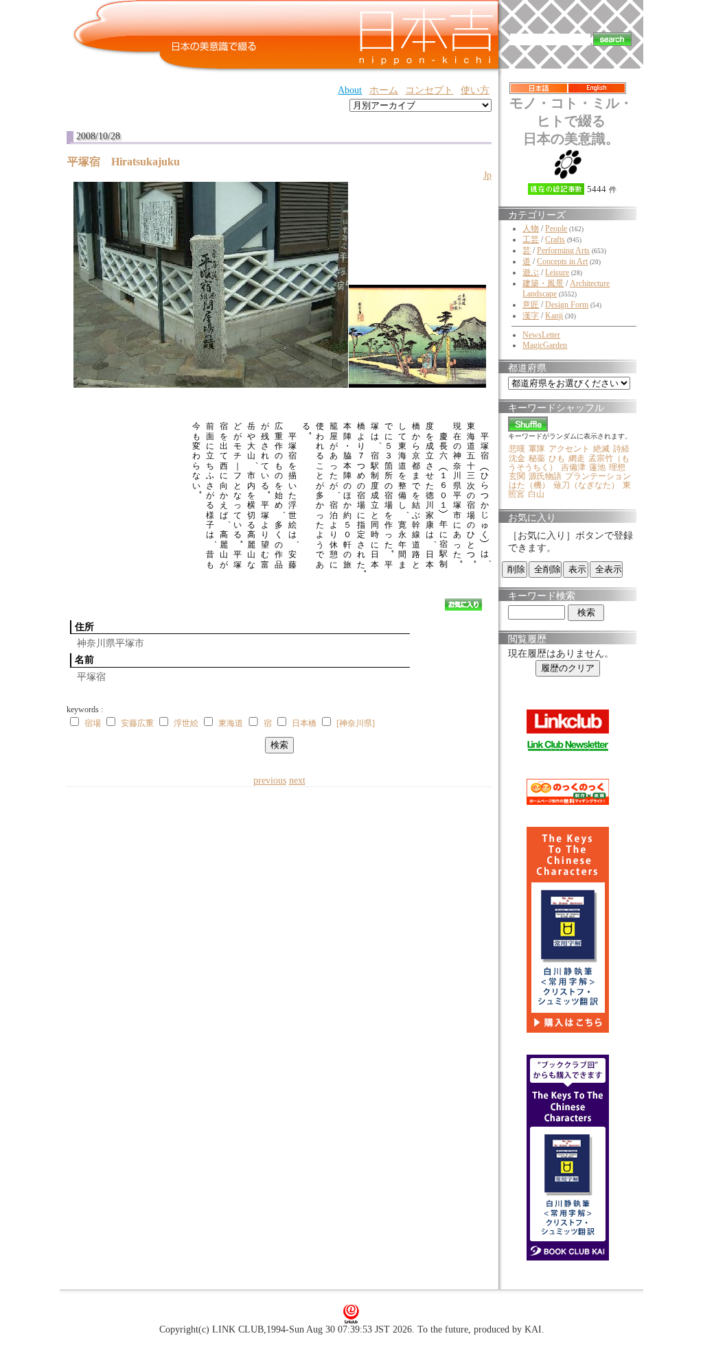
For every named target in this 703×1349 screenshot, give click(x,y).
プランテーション (598, 476)
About (350, 90)
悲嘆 (517, 449)
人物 (530, 228)
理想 (617, 467)
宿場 (92, 723)
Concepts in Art (562, 261)
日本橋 (304, 723)
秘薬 (537, 458)
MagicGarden (544, 345)
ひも (557, 458)
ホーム (383, 90)
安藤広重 (137, 723)
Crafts (555, 239)
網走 (576, 458)
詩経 (621, 449)
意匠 (530, 304)
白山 (536, 494)
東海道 (230, 723)
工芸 (530, 239)
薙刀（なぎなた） (586, 485)
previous (269, 780)
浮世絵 (186, 723)
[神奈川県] (355, 723)
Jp (487, 175)
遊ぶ (530, 272)
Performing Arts (563, 250)
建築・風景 (543, 283)
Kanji (554, 315)
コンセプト (429, 90)
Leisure (557, 272)
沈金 (517, 458)
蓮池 (597, 467)
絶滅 (601, 449)
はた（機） (529, 485)
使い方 (475, 90)
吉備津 (573, 467)
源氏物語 (545, 476)
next (297, 780)
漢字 (530, 315)
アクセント (569, 449)
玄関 (517, 476)
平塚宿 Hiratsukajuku (129, 161)
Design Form (566, 304)
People (556, 228)
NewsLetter (541, 335)
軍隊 (537, 449)
